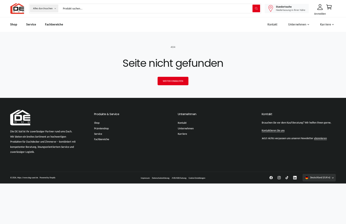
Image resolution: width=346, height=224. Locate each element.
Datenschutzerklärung (160, 178)
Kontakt (182, 123)
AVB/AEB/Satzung (179, 178)
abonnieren (320, 138)
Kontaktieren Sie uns (273, 130)
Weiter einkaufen (173, 81)
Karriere (325, 24)
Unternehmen (297, 24)
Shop (97, 123)
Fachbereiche (101, 139)
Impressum (145, 178)
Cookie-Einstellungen (197, 178)
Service (98, 134)
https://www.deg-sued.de (27, 177)
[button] (299, 24)
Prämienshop (101, 128)
